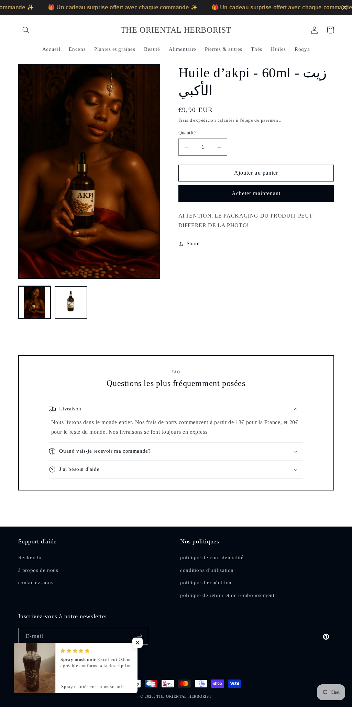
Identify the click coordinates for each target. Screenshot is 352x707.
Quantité (187, 132)
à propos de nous (38, 570)
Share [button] (193, 243)
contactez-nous (36, 582)
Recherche (30, 557)
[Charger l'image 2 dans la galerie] (71, 302)
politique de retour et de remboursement (227, 595)
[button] (26, 30)
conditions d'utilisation (207, 570)
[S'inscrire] (139, 636)
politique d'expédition (206, 582)
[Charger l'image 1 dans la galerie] (34, 302)
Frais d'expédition (197, 120)
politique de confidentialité (212, 557)
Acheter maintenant (256, 193)
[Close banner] (344, 7)
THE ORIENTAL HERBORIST (183, 696)
